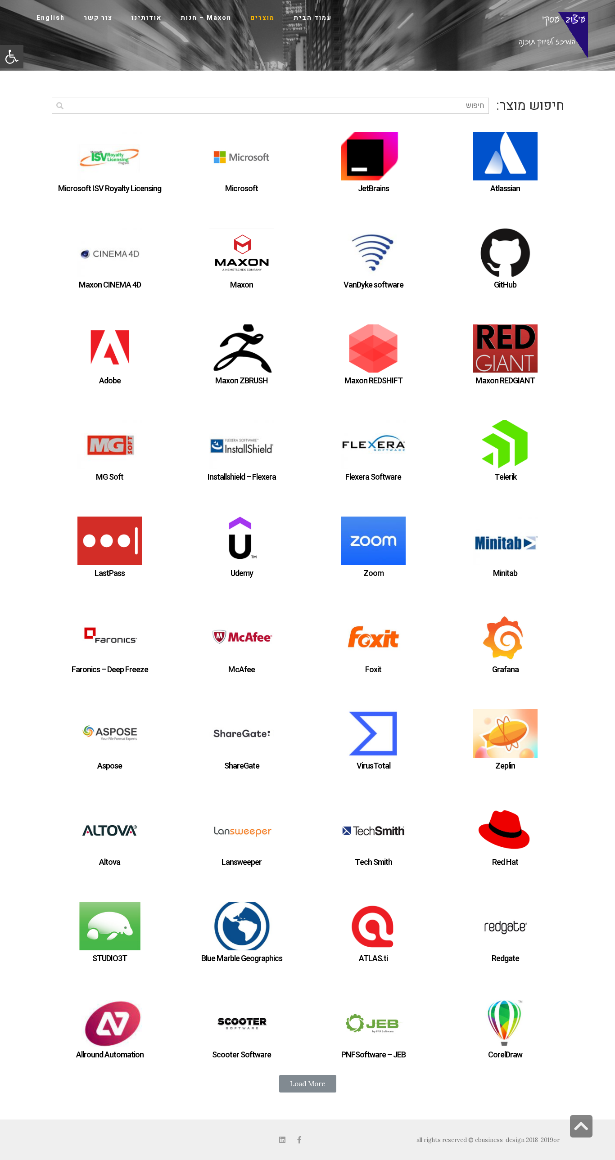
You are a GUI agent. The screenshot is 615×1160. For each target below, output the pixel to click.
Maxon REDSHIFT (373, 381)
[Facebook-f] (299, 1139)
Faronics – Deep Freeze (110, 670)
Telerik (505, 477)
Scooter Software (241, 1055)
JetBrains (373, 189)
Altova (109, 862)
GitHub (505, 285)
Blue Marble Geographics (241, 959)
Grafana (505, 670)
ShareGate (241, 766)
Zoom (373, 573)
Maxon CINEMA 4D (110, 285)
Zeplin (505, 766)
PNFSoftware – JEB (373, 1055)
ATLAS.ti (373, 959)
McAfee (241, 670)
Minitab (505, 573)
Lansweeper (242, 862)
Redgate (505, 959)
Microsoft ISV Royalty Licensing (109, 189)
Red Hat (505, 862)
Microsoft (241, 189)
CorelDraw (505, 1055)
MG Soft (109, 477)
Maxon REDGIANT (505, 381)
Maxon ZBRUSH (241, 381)
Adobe (110, 381)
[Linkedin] (282, 1139)
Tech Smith (373, 862)
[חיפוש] (60, 106)
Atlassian (505, 189)
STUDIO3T (109, 959)
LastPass (110, 573)
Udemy (242, 573)
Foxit (373, 670)
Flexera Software (373, 477)
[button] (11, 56)
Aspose (109, 766)
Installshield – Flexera (242, 477)
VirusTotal (373, 766)
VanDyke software (373, 285)
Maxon (241, 285)
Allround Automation (110, 1055)
